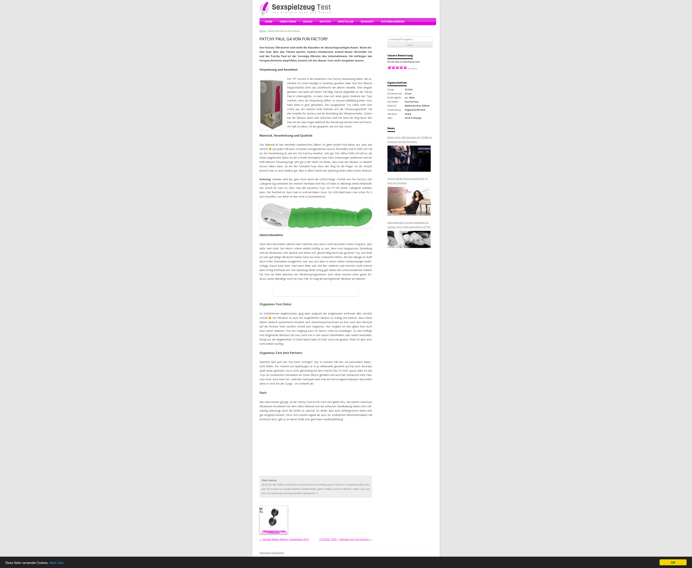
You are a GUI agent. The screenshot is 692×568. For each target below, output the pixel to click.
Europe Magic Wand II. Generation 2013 (284, 539)
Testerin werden (392, 21)
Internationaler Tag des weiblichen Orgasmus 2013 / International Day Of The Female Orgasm (409, 225)
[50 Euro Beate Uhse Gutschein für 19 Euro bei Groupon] (409, 201)
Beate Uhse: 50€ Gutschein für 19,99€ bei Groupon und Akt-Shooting (409, 139)
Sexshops (367, 21)
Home (268, 21)
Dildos (307, 21)
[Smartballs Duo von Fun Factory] (273, 517)
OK (673, 562)
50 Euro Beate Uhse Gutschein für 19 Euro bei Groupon (407, 181)
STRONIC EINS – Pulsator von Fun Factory (345, 539)
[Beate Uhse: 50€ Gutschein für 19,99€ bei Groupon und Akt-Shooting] (409, 159)
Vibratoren (288, 21)
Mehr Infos (57, 562)
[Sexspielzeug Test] (295, 15)
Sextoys (325, 21)
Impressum (265, 552)
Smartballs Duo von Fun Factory (274, 533)
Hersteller (345, 21)
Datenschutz (278, 552)
